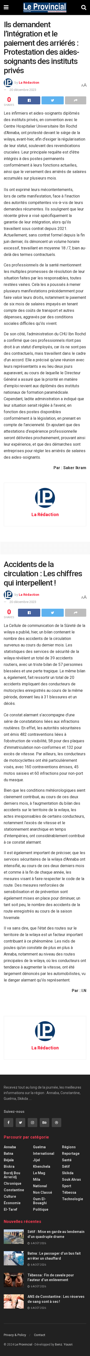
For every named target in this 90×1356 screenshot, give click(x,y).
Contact (39, 1335)
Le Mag (39, 1173)
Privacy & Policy (15, 1335)
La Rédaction (29, 82)
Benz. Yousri (63, 1344)
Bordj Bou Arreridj (12, 1175)
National (40, 1186)
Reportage (71, 1154)
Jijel (36, 1160)
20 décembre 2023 (23, 90)
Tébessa (69, 1192)
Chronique (12, 1183)
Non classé (42, 1192)
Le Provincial (23, 1344)
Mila (36, 1179)
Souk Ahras (71, 1179)
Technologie (72, 1199)
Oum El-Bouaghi (40, 1201)
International (43, 1154)
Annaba (10, 1147)
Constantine (14, 1190)
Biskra (9, 1166)
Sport (66, 1186)
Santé (67, 1160)
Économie (12, 1203)
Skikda (68, 1173)
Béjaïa (9, 1160)
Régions (69, 1147)
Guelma (39, 1147)
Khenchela (41, 1166)
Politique (40, 1209)
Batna (8, 1154)
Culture (10, 1196)
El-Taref (10, 1209)
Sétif (66, 1166)
